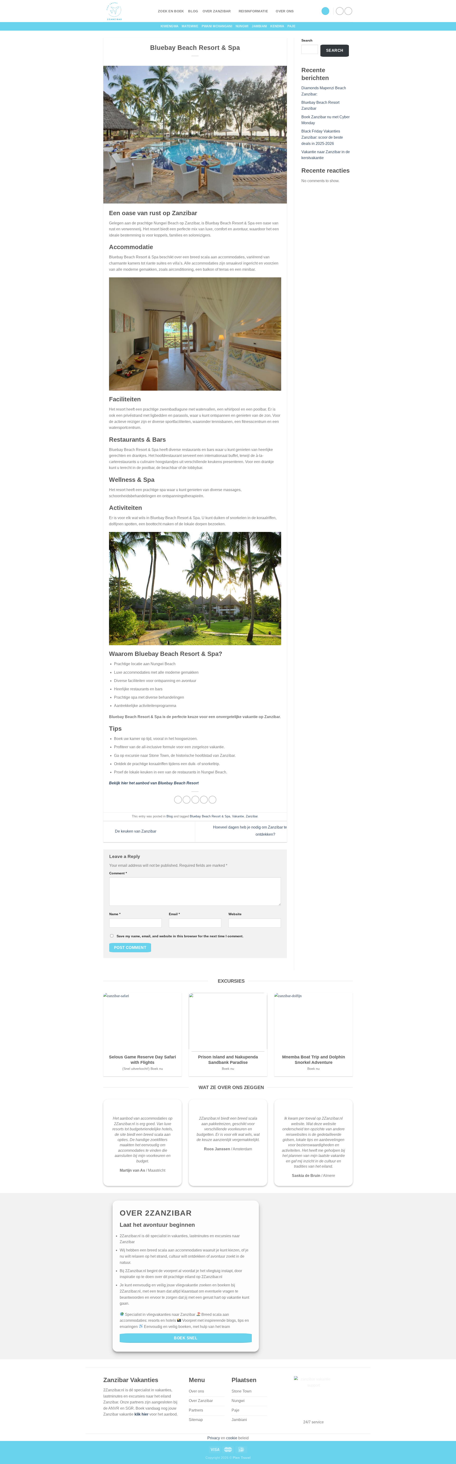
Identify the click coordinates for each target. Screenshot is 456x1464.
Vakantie (238, 816)
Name (114, 914)
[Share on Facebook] (178, 800)
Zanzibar (251, 816)
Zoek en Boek (171, 11)
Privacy (213, 1438)
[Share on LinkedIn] (212, 800)
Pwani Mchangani (217, 26)
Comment (118, 873)
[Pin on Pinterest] (204, 800)
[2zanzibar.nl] (127, 11)
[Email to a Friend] (195, 800)
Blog (193, 11)
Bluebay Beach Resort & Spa (210, 816)
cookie (231, 1438)
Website (235, 914)
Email (174, 914)
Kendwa (277, 26)
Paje (291, 26)
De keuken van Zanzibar (135, 831)
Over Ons (285, 11)
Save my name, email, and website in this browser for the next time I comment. (180, 936)
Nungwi (242, 26)
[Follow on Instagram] (348, 11)
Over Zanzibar (217, 11)
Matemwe (190, 26)
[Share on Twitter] (186, 800)
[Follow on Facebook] (340, 11)
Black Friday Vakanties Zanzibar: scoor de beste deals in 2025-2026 (322, 137)
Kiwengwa (169, 26)
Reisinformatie (253, 11)
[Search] (325, 11)
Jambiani (259, 26)
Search (307, 40)
